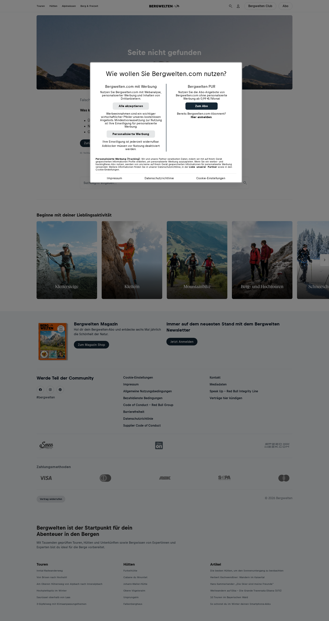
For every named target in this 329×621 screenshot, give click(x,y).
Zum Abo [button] (201, 106)
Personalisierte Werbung (131, 134)
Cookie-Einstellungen (210, 178)
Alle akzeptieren (131, 106)
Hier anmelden (201, 117)
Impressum (114, 178)
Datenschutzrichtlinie (159, 178)
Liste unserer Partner (203, 167)
